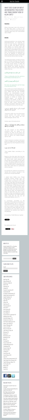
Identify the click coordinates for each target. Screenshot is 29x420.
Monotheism (14, 18)
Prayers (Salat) (6, 343)
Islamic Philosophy (8, 18)
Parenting (5, 341)
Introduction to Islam (7, 320)
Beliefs (4, 285)
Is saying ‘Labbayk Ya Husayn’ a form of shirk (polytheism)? (9, 410)
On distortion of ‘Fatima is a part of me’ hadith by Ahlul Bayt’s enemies (10, 395)
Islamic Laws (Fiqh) (7, 323)
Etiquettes (5, 286)
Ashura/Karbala (6, 281)
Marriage (5, 332)
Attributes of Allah (6, 283)
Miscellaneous (6, 336)
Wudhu (4, 367)
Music (4, 339)
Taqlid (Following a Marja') (8, 362)
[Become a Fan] (5, 376)
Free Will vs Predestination (8, 293)
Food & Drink (5, 292)
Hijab (4, 300)
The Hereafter (6, 364)
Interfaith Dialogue (7, 318)
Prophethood (5, 346)
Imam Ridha (5, 313)
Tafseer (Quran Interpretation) (9, 358)
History (4, 302)
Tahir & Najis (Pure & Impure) (9, 360)
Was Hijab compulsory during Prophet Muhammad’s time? (9, 392)
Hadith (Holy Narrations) (8, 295)
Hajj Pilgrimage (6, 299)
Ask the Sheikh (14, 1)
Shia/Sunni (7, 19)
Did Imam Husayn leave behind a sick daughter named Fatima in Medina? (9, 414)
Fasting (4, 288)
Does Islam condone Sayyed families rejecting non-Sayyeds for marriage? (10, 398)
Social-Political (6, 355)
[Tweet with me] (13, 376)
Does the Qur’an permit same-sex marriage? (9, 386)
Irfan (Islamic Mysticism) (8, 321)
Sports (4, 357)
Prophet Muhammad (7, 344)
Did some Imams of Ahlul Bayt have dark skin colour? (10, 406)
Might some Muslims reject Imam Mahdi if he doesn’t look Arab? (9, 403)
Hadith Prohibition (6, 297)
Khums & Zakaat (6, 328)
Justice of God (6, 327)
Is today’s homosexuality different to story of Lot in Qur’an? (10, 389)
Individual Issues (6, 316)
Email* (4, 267)
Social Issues (5, 353)
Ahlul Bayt (5, 279)
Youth (4, 369)
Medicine (5, 334)
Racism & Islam (6, 348)
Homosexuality (6, 306)
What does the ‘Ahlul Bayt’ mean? (9, 401)
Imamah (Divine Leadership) (8, 314)
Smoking (5, 351)
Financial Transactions (7, 290)
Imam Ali (5, 307)
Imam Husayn (6, 309)
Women (4, 365)
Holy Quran (5, 304)
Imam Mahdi (5, 311)
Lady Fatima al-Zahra (7, 330)
